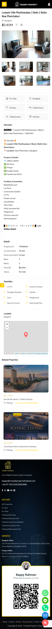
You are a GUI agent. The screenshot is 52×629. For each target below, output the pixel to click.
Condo (18, 403)
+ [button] (7, 324)
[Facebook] (2, 490)
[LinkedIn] (11, 490)
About (5, 622)
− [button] (7, 327)
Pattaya (9, 403)
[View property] (26, 44)
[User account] (49, 4)
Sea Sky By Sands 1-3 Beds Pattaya (18, 399)
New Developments (30, 403)
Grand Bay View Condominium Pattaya (20, 446)
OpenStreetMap (32, 353)
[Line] (14, 490)
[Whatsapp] (45, 593)
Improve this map (42, 353)
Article (18, 622)
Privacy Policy (27, 622)
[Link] (26, 3)
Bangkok (8, 20)
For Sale (13, 98)
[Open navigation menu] (4, 4)
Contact (11, 622)
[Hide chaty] (45, 622)
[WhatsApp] (5, 490)
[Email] (45, 615)
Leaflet (16, 353)
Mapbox (23, 353)
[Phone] (45, 608)
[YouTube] (8, 490)
